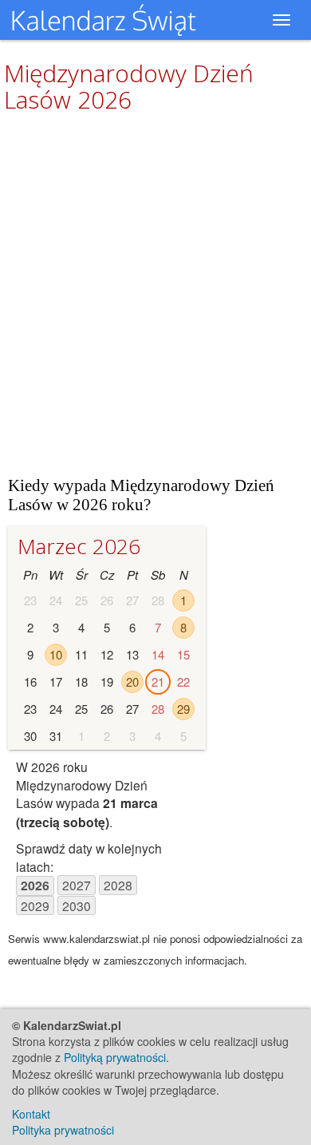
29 (183, 708)
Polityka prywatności (63, 1130)
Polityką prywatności (115, 1057)
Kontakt (31, 1114)
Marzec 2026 (79, 546)
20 (132, 681)
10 (55, 654)
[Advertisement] (155, 294)
